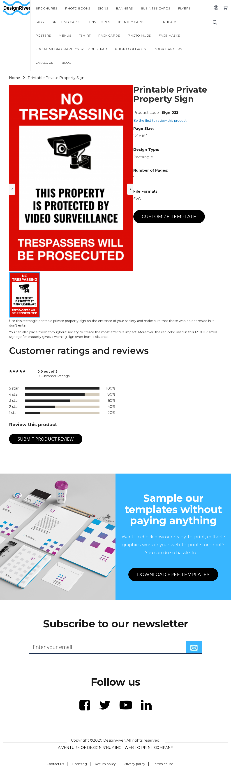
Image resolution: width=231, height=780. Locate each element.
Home (14, 78)
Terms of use (163, 764)
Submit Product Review (46, 439)
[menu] (115, 35)
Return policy (105, 764)
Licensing (79, 764)
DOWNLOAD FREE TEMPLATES (173, 574)
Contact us (55, 764)
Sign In (216, 7)
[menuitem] (46, 8)
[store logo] (16, 8)
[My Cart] (225, 7)
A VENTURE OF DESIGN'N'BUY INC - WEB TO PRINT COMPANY (115, 747)
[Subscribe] (194, 647)
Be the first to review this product (160, 121)
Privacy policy (134, 764)
